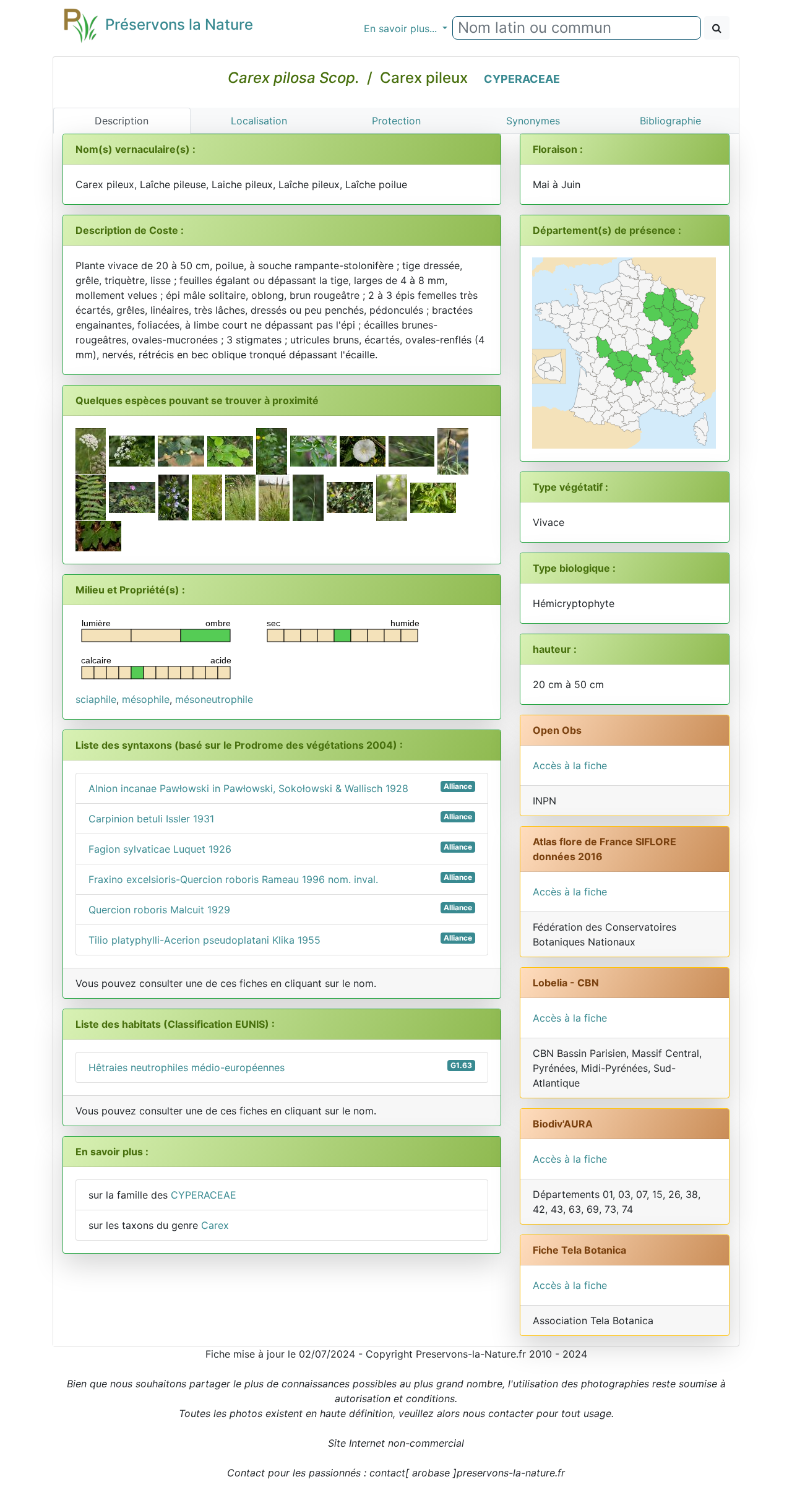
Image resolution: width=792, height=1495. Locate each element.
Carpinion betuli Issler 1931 (280, 818)
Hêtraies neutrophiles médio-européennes (280, 1067)
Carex (215, 1225)
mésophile (146, 699)
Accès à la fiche (570, 765)
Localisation (259, 120)
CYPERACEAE (522, 78)
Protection (396, 120)
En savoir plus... (402, 28)
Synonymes (533, 120)
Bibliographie (670, 120)
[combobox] (576, 28)
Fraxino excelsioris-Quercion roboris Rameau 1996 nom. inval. (280, 878)
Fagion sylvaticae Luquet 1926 (280, 848)
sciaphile (95, 699)
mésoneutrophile (214, 699)
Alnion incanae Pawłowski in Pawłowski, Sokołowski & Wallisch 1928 (280, 788)
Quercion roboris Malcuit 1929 (280, 909)
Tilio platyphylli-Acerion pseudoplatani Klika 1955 (280, 939)
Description (121, 120)
